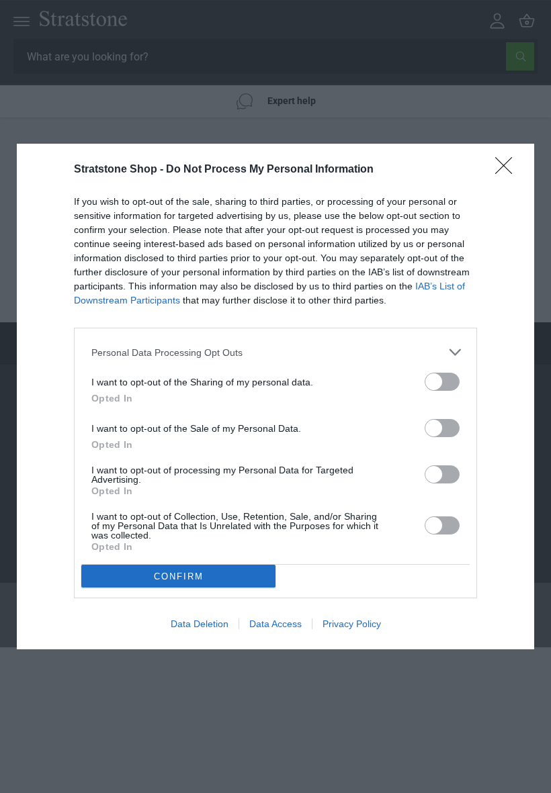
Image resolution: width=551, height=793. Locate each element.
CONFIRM (179, 576)
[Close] (508, 170)
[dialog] (275, 396)
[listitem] (275, 352)
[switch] (442, 382)
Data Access (275, 623)
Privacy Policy (352, 623)
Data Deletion (199, 623)
